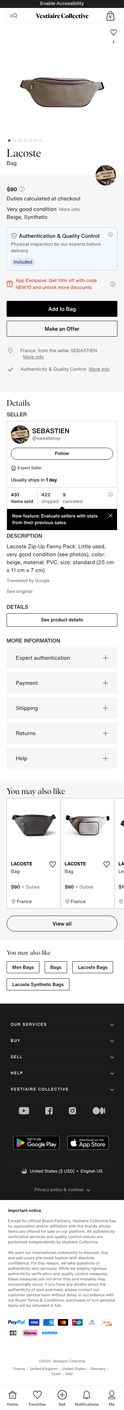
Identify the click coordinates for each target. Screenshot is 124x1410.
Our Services (29, 1024)
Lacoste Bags (92, 967)
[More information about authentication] (110, 234)
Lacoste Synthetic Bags (38, 984)
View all (62, 924)
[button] (110, 16)
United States (74, 1368)
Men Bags (23, 967)
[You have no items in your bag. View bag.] (110, 16)
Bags (55, 967)
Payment (27, 683)
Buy (16, 1041)
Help (21, 758)
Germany (98, 1368)
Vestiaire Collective (40, 1089)
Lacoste (24, 153)
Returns (25, 733)
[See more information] (112, 284)
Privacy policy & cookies (59, 1189)
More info (69, 209)
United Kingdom (44, 1368)
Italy (69, 1373)
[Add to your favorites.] (53, 864)
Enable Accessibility (62, 3)
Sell (17, 1057)
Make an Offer (62, 329)
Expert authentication (43, 658)
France (19, 1368)
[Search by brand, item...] (14, 16)
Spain (56, 1373)
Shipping (27, 708)
